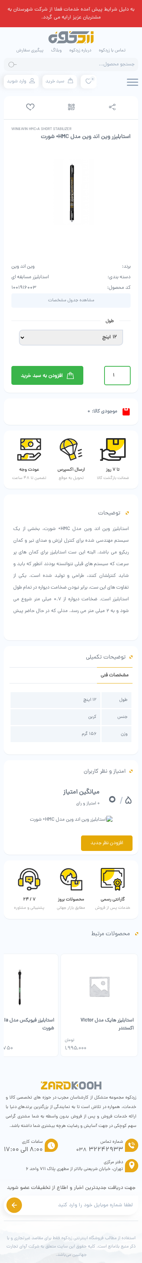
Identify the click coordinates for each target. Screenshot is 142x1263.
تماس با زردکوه (112, 50)
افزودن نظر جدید (107, 843)
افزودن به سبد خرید (42, 376)
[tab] (115, 675)
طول (110, 321)
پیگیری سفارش (30, 50)
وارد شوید (16, 81)
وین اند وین (22, 266)
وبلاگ (56, 50)
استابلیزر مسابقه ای (30, 277)
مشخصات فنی (115, 675)
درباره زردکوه (80, 50)
